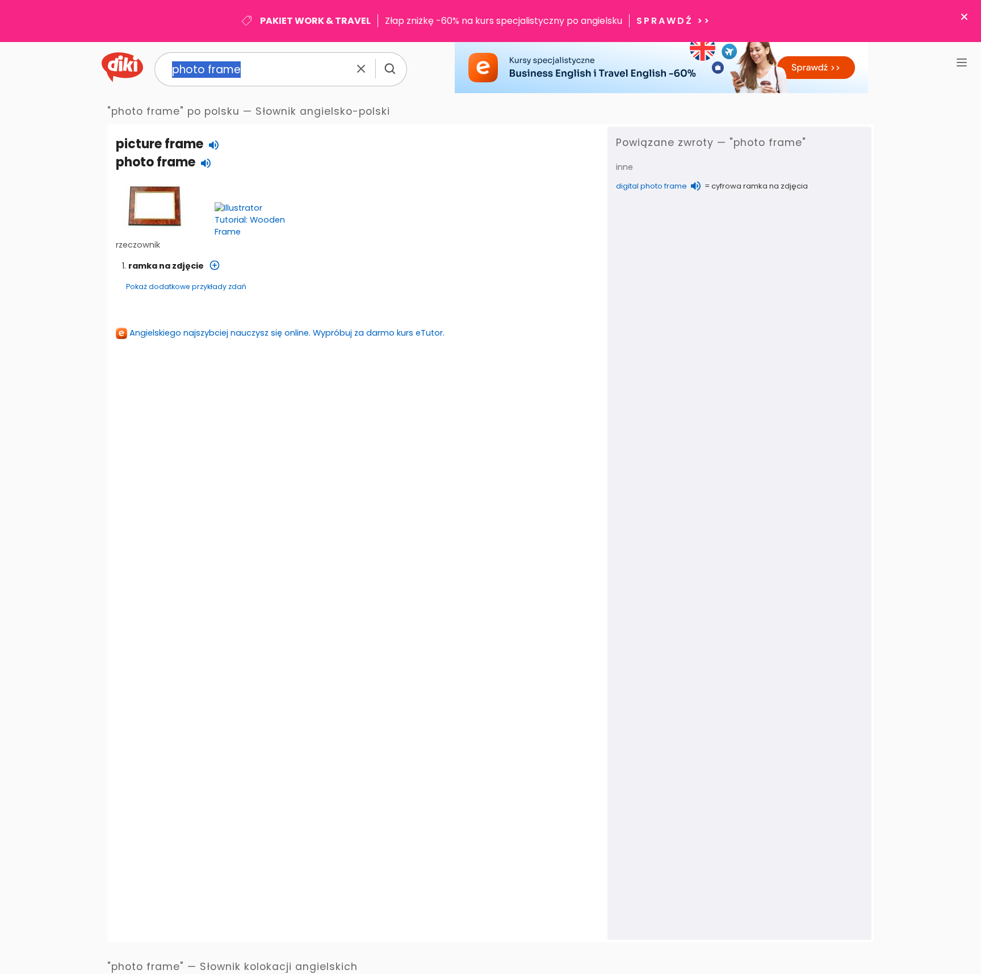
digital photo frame (651, 186)
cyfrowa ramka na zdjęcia (759, 186)
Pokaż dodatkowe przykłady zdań (186, 286)
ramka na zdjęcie (166, 265)
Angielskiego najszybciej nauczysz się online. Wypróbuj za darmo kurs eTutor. (287, 332)
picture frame (159, 144)
